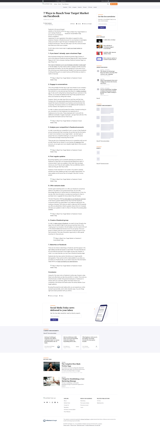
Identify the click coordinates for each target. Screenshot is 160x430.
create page (82, 65)
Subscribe (114, 3)
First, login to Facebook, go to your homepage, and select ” (63, 65)
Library (55, 4)
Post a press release (105, 141)
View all (98, 98)
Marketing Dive (63, 1)
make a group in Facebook (61, 223)
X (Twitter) (90, 7)
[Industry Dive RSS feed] (57, 402)
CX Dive (58, 1)
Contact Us (66, 405)
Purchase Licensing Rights (69, 409)
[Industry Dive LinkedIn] (44, 402)
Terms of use (73, 425)
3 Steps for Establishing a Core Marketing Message (73, 380)
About (65, 400)
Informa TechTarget (85, 419)
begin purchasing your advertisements (68, 261)
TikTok (69, 7)
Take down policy (81, 425)
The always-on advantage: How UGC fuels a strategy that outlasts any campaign (108, 72)
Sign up (102, 27)
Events (59, 4)
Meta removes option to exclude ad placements (110, 58)
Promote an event (104, 163)
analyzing (78, 142)
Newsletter (66, 407)
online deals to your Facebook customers (75, 199)
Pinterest (85, 7)
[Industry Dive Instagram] (52, 402)
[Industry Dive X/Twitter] (49, 402)
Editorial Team (67, 403)
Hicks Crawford (48, 23)
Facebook (65, 7)
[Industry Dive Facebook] (47, 402)
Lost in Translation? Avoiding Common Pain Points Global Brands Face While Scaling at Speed (108, 92)
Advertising (82, 400)
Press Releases (65, 4)
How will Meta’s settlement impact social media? (108, 47)
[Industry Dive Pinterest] (55, 402)
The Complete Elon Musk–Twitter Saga (71, 365)
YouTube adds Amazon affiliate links (109, 53)
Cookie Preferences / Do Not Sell (92, 425)
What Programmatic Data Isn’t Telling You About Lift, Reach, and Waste (108, 82)
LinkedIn (95, 7)
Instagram (74, 7)
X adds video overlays (109, 40)
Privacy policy (67, 425)
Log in (81, 407)
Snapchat (80, 7)
